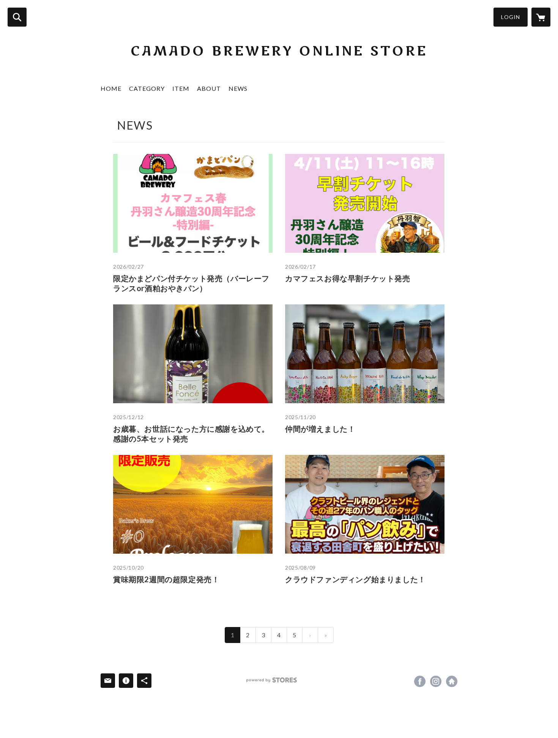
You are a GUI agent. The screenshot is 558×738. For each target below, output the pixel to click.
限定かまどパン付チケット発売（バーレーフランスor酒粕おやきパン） (191, 283)
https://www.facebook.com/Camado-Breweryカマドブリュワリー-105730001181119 (420, 681)
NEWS (238, 88)
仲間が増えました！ (320, 428)
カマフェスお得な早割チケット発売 (347, 278)
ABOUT (209, 88)
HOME (111, 88)
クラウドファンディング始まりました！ (355, 579)
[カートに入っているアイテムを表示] (540, 17)
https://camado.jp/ (451, 681)
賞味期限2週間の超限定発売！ (166, 579)
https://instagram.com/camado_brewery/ (435, 681)
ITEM (180, 88)
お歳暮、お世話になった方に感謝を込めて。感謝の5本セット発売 (191, 433)
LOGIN (510, 17)
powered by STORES (272, 680)
